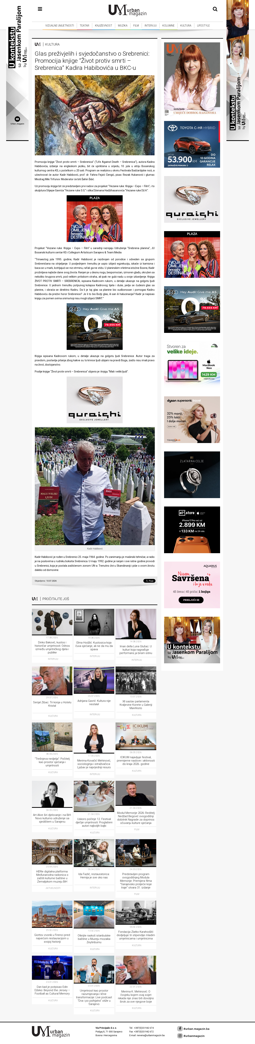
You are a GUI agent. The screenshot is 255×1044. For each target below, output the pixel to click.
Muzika (123, 25)
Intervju (151, 25)
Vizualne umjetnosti (59, 25)
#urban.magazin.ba (196, 1029)
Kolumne (168, 25)
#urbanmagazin (194, 1036)
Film (136, 25)
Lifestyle (203, 25)
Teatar (84, 25)
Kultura (185, 25)
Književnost (103, 25)
